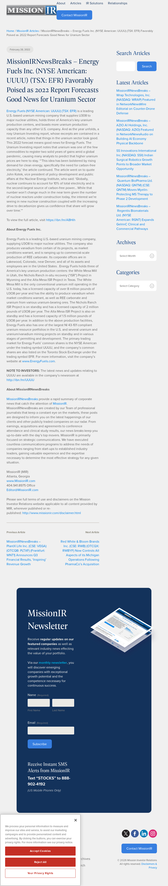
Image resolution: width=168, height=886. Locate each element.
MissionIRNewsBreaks (22, 399)
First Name (34, 710)
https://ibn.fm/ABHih (60, 220)
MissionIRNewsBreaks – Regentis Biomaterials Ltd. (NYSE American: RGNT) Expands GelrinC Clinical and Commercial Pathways (135, 217)
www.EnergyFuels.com (38, 361)
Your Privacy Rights (40, 873)
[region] (40, 850)
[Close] (75, 820)
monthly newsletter (53, 662)
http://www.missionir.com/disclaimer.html (51, 513)
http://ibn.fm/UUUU (20, 380)
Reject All (40, 862)
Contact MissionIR (139, 848)
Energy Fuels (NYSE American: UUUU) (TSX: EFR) (41, 111)
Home (10, 31)
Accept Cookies (40, 851)
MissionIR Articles (28, 31)
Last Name (58, 710)
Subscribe (40, 744)
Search (147, 66)
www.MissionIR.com (21, 480)
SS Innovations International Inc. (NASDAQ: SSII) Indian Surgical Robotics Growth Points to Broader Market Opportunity (136, 159)
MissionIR (60, 403)
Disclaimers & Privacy (149, 865)
